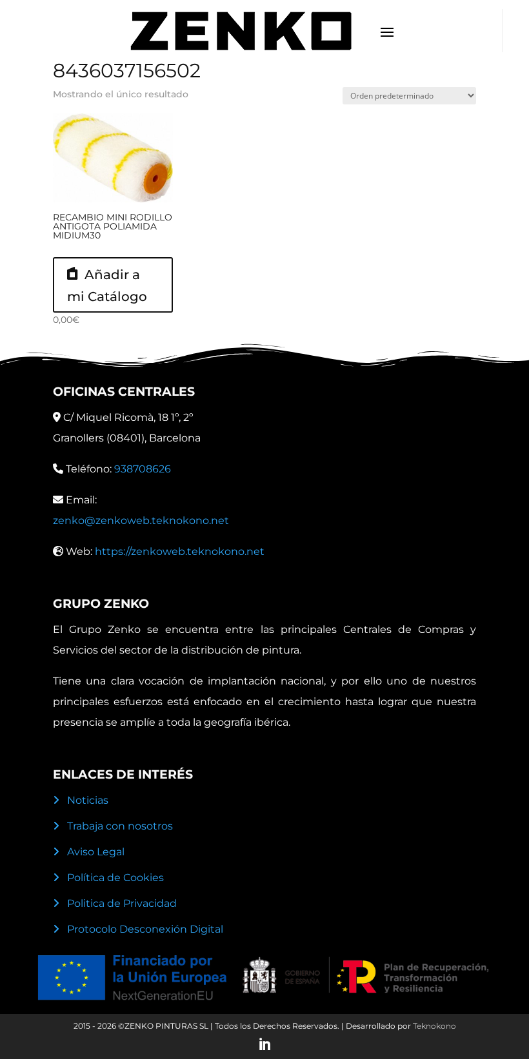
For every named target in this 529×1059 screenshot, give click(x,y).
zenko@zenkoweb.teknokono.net (141, 520)
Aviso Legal (96, 852)
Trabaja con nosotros (120, 826)
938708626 (142, 469)
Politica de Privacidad (122, 903)
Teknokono (434, 1026)
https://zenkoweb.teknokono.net (179, 551)
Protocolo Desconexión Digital (145, 929)
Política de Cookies (115, 877)
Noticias (87, 800)
